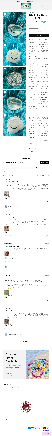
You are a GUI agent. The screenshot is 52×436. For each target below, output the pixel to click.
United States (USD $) (8, 430)
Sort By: (39, 175)
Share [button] (32, 151)
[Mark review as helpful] (47, 201)
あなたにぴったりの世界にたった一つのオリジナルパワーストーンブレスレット (14, 368)
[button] (3, 6)
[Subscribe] (24, 419)
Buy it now (39, 35)
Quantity (30, 24)
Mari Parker (41, 432)
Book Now (46, 433)
